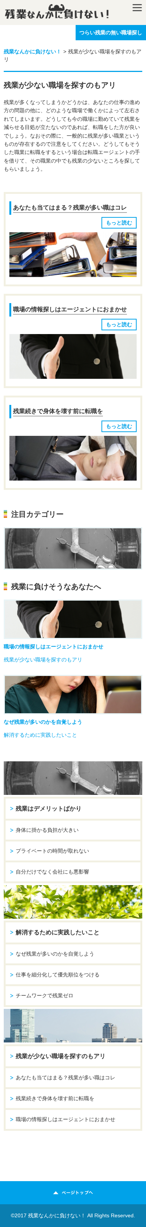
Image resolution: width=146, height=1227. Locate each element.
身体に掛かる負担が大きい (47, 830)
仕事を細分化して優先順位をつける (58, 975)
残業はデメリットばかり (49, 808)
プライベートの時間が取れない (52, 851)
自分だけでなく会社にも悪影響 (52, 872)
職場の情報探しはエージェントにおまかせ (70, 309)
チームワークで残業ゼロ (44, 995)
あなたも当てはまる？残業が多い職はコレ (70, 207)
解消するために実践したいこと (40, 735)
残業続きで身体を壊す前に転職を (58, 411)
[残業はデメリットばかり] (73, 548)
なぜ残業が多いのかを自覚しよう (43, 722)
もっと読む (119, 223)
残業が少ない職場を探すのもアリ (43, 660)
